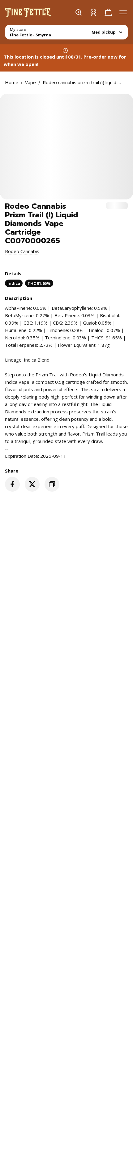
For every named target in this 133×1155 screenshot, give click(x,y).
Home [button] (11, 82)
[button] (22, 251)
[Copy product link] (52, 484)
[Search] (78, 12)
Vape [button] (30, 82)
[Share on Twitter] (32, 484)
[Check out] (108, 12)
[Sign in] (93, 12)
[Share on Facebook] (12, 484)
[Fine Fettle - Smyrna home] (28, 12)
